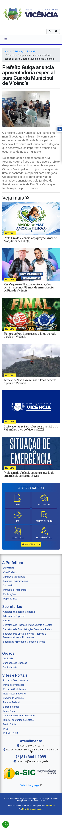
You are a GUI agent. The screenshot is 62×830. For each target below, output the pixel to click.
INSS (5, 728)
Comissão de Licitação (15, 662)
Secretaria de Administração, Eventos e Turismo (28, 629)
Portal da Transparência (15, 680)
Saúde (6, 620)
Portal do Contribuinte (14, 689)
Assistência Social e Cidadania (19, 611)
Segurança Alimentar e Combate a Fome (24, 641)
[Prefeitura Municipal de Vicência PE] (31, 13)
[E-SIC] (31, 773)
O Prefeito (8, 567)
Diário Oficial (9, 724)
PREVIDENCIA (10, 733)
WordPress (50, 806)
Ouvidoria (8, 658)
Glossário (8, 585)
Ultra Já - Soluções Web (32, 809)
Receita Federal (11, 702)
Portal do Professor (13, 684)
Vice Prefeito (10, 572)
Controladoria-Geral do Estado (19, 715)
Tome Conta (9, 711)
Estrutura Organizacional (15, 581)
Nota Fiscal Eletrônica (14, 693)
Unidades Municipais (14, 576)
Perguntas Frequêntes (14, 589)
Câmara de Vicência (13, 698)
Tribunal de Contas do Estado (18, 720)
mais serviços (32, 544)
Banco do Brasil (11, 706)
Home (8, 51)
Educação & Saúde (25, 51)
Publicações (9, 594)
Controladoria (10, 667)
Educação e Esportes (14, 616)
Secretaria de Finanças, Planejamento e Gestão (27, 625)
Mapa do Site (10, 598)
